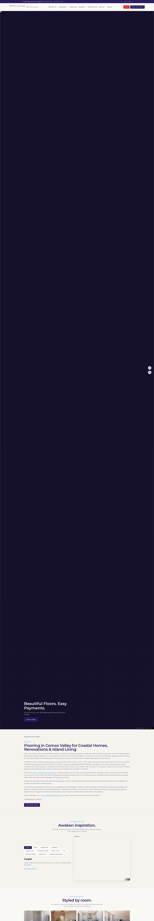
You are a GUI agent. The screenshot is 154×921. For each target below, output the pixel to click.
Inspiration (92, 7)
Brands (82, 7)
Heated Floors (30, 854)
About (109, 7)
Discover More (32, 805)
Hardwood (44, 847)
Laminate (55, 847)
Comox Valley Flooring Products (44, 773)
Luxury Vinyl (29, 851)
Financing (73, 7)
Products (52, 7)
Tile (64, 851)
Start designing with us (37, 719)
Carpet (27, 847)
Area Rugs (42, 854)
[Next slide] (149, 372)
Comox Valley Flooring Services (51, 795)
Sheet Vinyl (56, 851)
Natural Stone (43, 851)
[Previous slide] (149, 368)
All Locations (125, 1)
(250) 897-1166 (49, 1)
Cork (35, 847)
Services (62, 7)
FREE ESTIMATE (137, 7)
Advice (101, 7)
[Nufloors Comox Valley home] (17, 7)
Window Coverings (56, 854)
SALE (126, 7)
